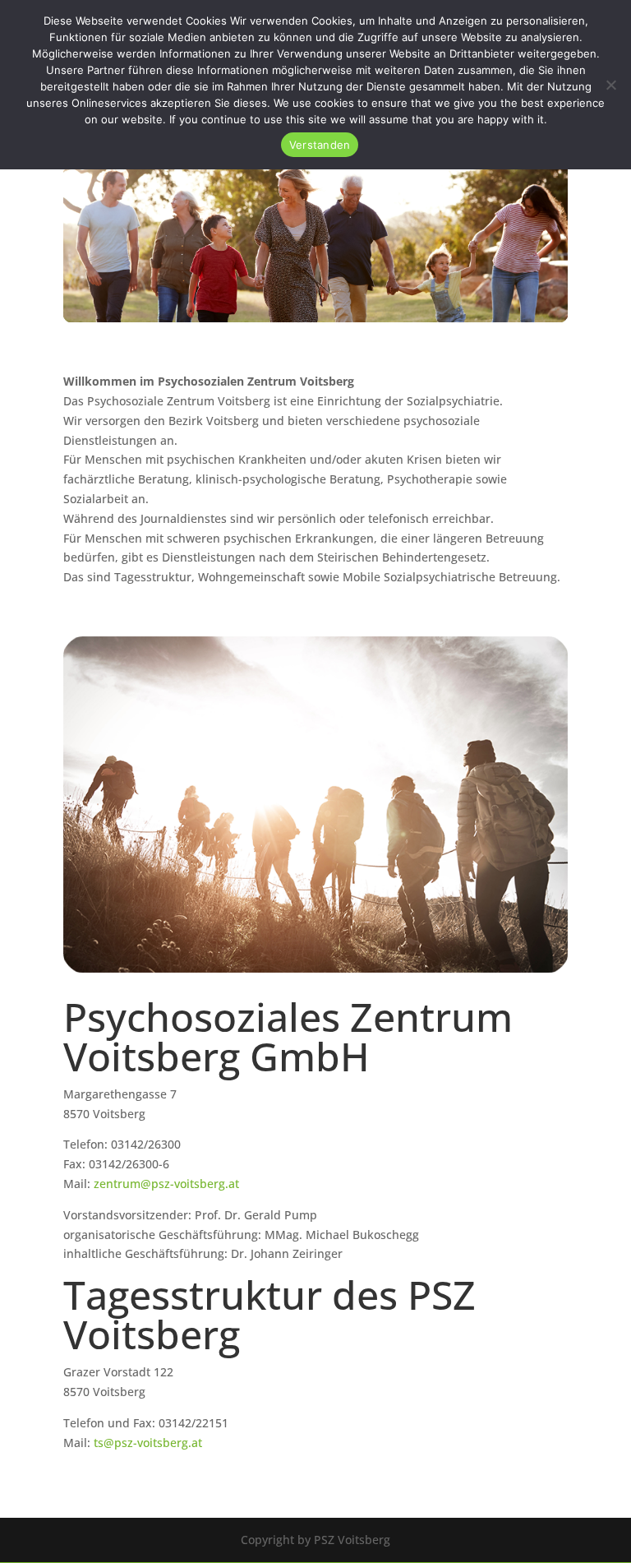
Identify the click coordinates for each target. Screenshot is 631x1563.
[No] (610, 84)
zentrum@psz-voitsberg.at (166, 1183)
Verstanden (320, 144)
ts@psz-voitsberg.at (148, 1442)
